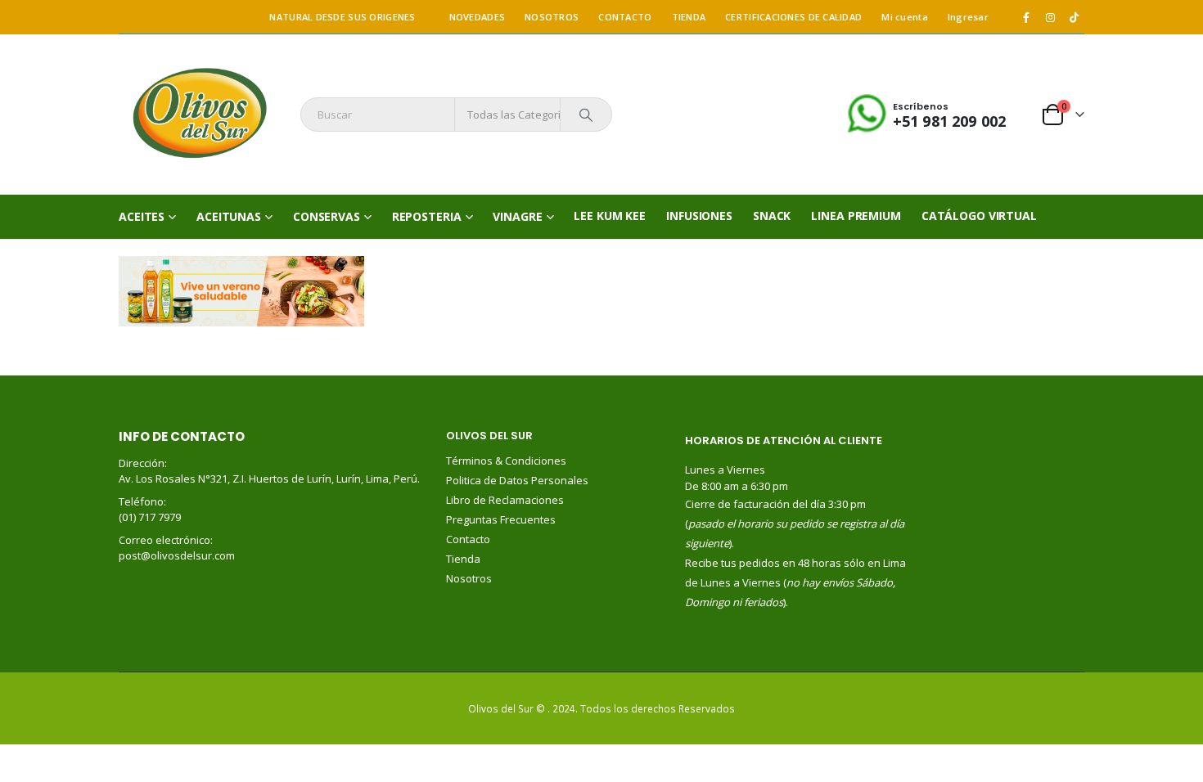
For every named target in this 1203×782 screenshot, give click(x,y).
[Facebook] (1026, 17)
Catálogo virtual (979, 215)
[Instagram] (1050, 17)
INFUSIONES (699, 215)
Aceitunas (228, 216)
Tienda (463, 558)
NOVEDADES (477, 17)
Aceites (141, 216)
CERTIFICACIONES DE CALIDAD (793, 17)
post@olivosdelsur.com (177, 555)
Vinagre (517, 216)
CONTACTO (624, 17)
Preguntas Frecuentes (501, 519)
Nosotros (469, 578)
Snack (772, 215)
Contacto (468, 539)
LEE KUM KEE (610, 215)
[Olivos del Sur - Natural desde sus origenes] (199, 114)
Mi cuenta (904, 17)
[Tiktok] (1073, 17)
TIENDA (689, 17)
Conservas (326, 216)
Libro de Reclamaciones (506, 499)
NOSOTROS (552, 17)
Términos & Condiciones (506, 460)
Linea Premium (855, 215)
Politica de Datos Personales (518, 480)
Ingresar (968, 17)
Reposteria (427, 216)
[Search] (586, 114)
